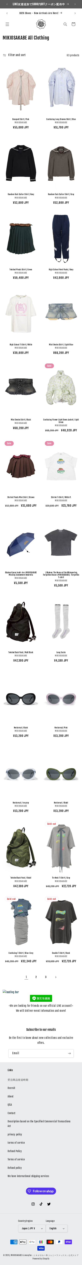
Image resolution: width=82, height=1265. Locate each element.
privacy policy (15, 1134)
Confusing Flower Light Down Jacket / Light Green (61, 421)
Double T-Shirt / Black (61, 953)
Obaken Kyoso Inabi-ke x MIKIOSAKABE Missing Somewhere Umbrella (21, 573)
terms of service (16, 1142)
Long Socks (61, 652)
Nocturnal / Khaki (61, 803)
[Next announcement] (75, 4)
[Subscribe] (69, 1053)
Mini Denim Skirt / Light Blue (61, 344)
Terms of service (16, 1159)
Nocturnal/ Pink (61, 727)
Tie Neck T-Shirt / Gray (61, 878)
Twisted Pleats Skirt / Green (21, 269)
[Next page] (56, 977)
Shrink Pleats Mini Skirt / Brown (20, 497)
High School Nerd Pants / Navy (61, 269)
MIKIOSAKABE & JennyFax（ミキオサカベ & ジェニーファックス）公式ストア (45, 1255)
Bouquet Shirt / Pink (20, 119)
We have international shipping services (28, 1176)
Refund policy (15, 1167)
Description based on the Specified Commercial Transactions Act (39, 1124)
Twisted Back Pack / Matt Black (20, 652)
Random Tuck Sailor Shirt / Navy (21, 194)
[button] (7, 24)
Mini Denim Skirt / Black (21, 420)
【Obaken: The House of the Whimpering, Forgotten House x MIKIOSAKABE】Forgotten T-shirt (61, 574)
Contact (11, 1113)
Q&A (10, 1104)
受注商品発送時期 (18, 1079)
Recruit (11, 1088)
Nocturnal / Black (21, 727)
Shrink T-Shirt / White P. (61, 497)
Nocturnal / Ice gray (21, 803)
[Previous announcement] (7, 4)
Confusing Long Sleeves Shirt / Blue (61, 119)
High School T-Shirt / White (21, 344)
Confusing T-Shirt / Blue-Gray (21, 953)
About (11, 1096)
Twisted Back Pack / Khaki (20, 878)
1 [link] (26, 977)
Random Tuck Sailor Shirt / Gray (61, 194)
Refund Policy (15, 1151)
